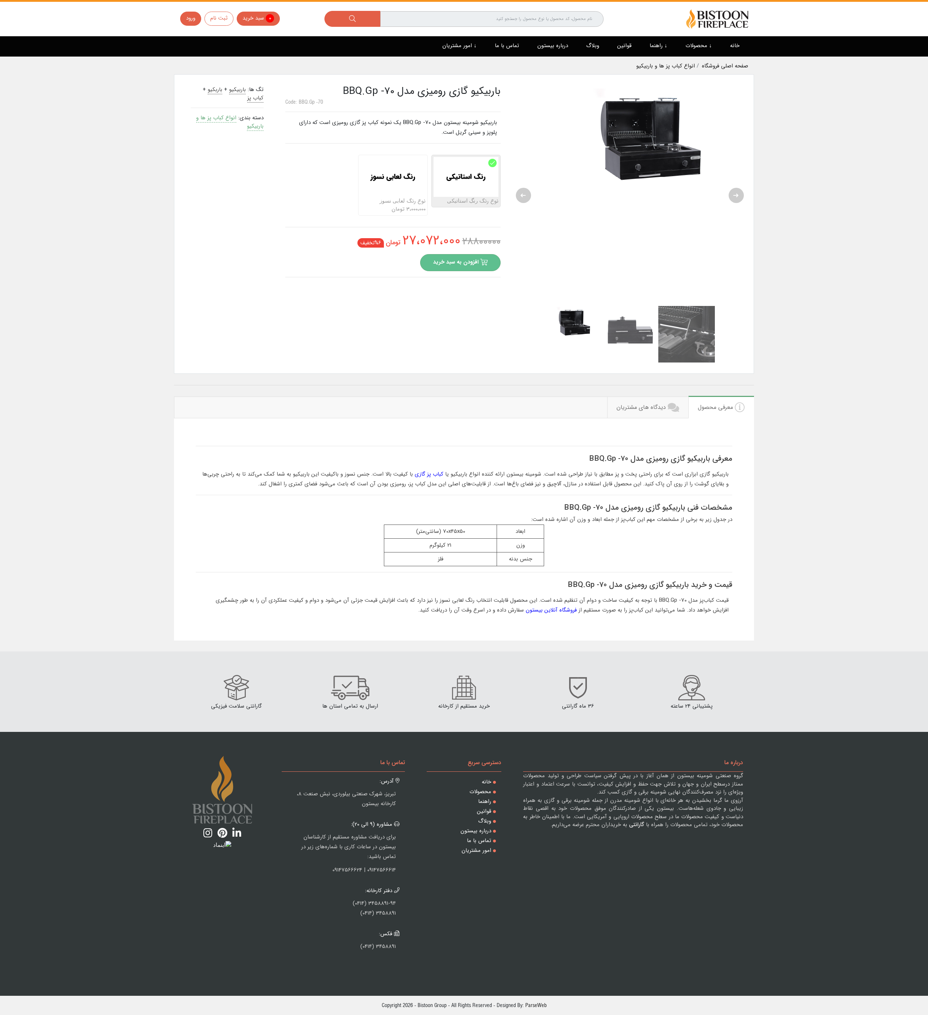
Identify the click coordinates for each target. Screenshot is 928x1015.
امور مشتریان (476, 850)
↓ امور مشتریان (459, 45)
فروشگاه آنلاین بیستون (551, 610)
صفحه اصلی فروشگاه (725, 66)
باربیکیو (237, 89)
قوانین (624, 45)
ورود (190, 18)
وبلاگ (592, 45)
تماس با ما (507, 45)
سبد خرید (257, 18)
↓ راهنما (658, 45)
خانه (735, 45)
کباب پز (255, 98)
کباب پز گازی (429, 474)
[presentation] (523, 195)
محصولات (480, 791)
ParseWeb (536, 1005)
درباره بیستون (552, 45)
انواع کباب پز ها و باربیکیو (666, 66)
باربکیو (215, 89)
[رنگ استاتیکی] (438, 163)
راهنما (484, 801)
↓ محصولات (698, 45)
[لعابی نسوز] (364, 163)
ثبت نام (219, 18)
